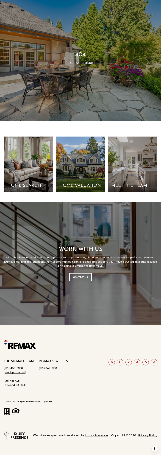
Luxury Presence (96, 435)
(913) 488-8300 (13, 368)
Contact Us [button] (80, 277)
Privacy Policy (147, 435)
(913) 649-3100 (48, 368)
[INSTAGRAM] (111, 362)
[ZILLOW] (154, 362)
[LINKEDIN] (120, 362)
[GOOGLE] (145, 362)
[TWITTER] (128, 362)
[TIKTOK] (137, 362)
